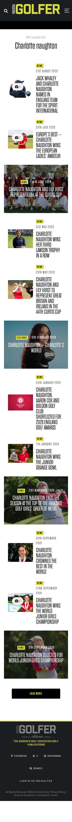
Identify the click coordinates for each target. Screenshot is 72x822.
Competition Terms (47, 795)
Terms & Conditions (25, 795)
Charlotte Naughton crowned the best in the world (46, 560)
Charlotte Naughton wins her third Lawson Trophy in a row (48, 244)
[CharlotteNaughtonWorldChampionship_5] (20, 602)
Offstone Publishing (38, 792)
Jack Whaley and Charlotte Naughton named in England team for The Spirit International (47, 95)
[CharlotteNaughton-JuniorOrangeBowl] (20, 453)
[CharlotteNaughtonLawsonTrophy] (20, 238)
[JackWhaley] (20, 88)
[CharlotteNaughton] (20, 552)
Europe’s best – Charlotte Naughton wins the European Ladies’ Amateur (48, 145)
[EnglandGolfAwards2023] (20, 402)
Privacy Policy (58, 792)
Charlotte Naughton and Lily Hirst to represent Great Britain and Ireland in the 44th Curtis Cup (49, 296)
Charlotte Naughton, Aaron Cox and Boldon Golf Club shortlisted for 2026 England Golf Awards (48, 408)
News (40, 65)
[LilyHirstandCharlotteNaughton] (20, 289)
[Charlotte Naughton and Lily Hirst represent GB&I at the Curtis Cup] (36, 189)
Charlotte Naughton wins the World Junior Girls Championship (48, 611)
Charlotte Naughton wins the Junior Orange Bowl (48, 459)
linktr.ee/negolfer (36, 781)
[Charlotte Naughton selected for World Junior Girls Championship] (36, 655)
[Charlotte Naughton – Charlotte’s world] (36, 345)
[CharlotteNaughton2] (20, 139)
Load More (36, 693)
